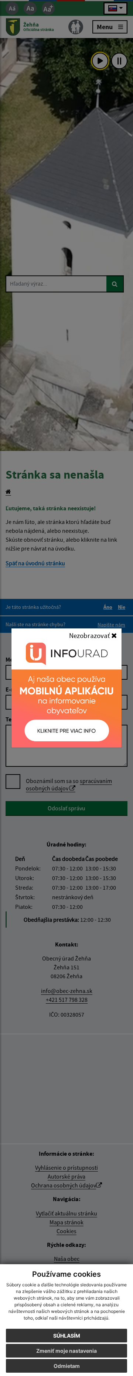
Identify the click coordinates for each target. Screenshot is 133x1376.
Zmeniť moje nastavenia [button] (66, 1351)
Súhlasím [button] (66, 1335)
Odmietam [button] (67, 1366)
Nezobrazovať (90, 635)
